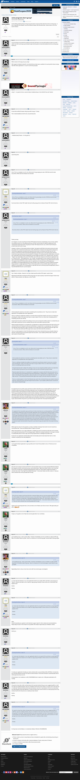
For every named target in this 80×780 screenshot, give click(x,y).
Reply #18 (13, 534)
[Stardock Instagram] (73, 66)
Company (50, 754)
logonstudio (65, 114)
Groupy (14, 14)
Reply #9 (13, 212)
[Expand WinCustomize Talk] (63, 46)
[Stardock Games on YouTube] (69, 66)
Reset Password (73, 762)
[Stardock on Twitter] (65, 66)
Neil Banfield (5, 66)
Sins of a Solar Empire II (28, 761)
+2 (5, 456)
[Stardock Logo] (5, 1)
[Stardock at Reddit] (66, 69)
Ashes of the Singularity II (28, 756)
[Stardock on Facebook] (67, 66)
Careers (49, 761)
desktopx (64, 107)
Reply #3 (13, 89)
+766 (6, 416)
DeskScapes (3, 762)
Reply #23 (13, 648)
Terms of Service (39, 778)
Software (12, 1)
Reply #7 (13, 169)
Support (36, 1)
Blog (32, 1)
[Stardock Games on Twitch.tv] (71, 66)
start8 (64, 104)
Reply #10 (13, 270)
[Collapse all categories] (78, 22)
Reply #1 (13, 40)
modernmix (74, 114)
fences (64, 99)
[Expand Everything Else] (62, 51)
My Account (73, 758)
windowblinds (69, 99)
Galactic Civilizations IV (28, 759)
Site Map (47, 778)
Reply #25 (13, 702)
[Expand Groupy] (63, 35)
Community (23, 1)
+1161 (6, 72)
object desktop (65, 112)
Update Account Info (74, 764)
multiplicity (69, 102)
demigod (68, 110)
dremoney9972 (5, 24)
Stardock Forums (28, 21)
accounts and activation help (67, 106)
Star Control (26, 762)
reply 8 (19, 216)
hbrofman (5, 585)
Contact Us (50, 767)
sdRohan (5, 410)
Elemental (25, 758)
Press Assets (50, 764)
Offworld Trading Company (28, 766)
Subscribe (76, 772)
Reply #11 (13, 295)
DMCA (44, 778)
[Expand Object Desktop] (63, 25)
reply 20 (23, 602)
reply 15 (21, 491)
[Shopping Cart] (76, 1)
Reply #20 (13, 578)
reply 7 (24, 193)
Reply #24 (13, 682)
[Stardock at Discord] (68, 69)
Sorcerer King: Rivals (27, 769)
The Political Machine (27, 764)
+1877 (6, 202)
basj (6, 196)
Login (14, 7)
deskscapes (68, 104)
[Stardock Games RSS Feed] (74, 69)
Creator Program (51, 766)
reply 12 (24, 407)
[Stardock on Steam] (75, 66)
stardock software (74, 101)
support (64, 115)
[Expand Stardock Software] (62, 22)
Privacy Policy (33, 778)
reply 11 (20, 341)
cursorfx (64, 110)
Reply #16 (13, 487)
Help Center (73, 756)
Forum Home (5, 7)
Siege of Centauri (27, 767)
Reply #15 (13, 464)
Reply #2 (13, 59)
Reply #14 (13, 441)
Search (10, 7)
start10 (75, 106)
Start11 (2, 759)
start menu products (66, 101)
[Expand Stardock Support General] (63, 27)
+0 (5, 165)
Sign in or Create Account (19, 746)
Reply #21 (13, 597)
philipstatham (5, 177)
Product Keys (73, 761)
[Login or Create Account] (74, 1)
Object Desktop (3, 756)
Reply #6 (13, 152)
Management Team (51, 759)
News (28, 1)
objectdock (64, 102)
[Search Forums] (78, 1)
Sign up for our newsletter (52, 772)
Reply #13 (13, 402)
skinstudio (74, 109)
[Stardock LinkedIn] (72, 69)
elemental (70, 112)
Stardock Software (8, 14)
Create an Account (74, 759)
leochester (5, 541)
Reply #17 (13, 511)
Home (3, 14)
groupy (57, 34)
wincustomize (69, 107)
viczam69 (5, 159)
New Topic (56, 5)
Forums (49, 769)
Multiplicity (3, 764)
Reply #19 (13, 553)
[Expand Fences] (63, 33)
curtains (69, 114)
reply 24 (23, 706)
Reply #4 (13, 109)
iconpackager (65, 109)
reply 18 (23, 558)
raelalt (5, 448)
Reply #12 (13, 338)
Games (17, 1)
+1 (5, 30)
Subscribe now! (70, 60)
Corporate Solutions (4, 758)
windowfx (73, 110)
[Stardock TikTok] (70, 69)
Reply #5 (13, 133)
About (49, 756)
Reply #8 (13, 188)
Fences (2, 761)
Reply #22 (13, 628)
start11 (70, 109)
